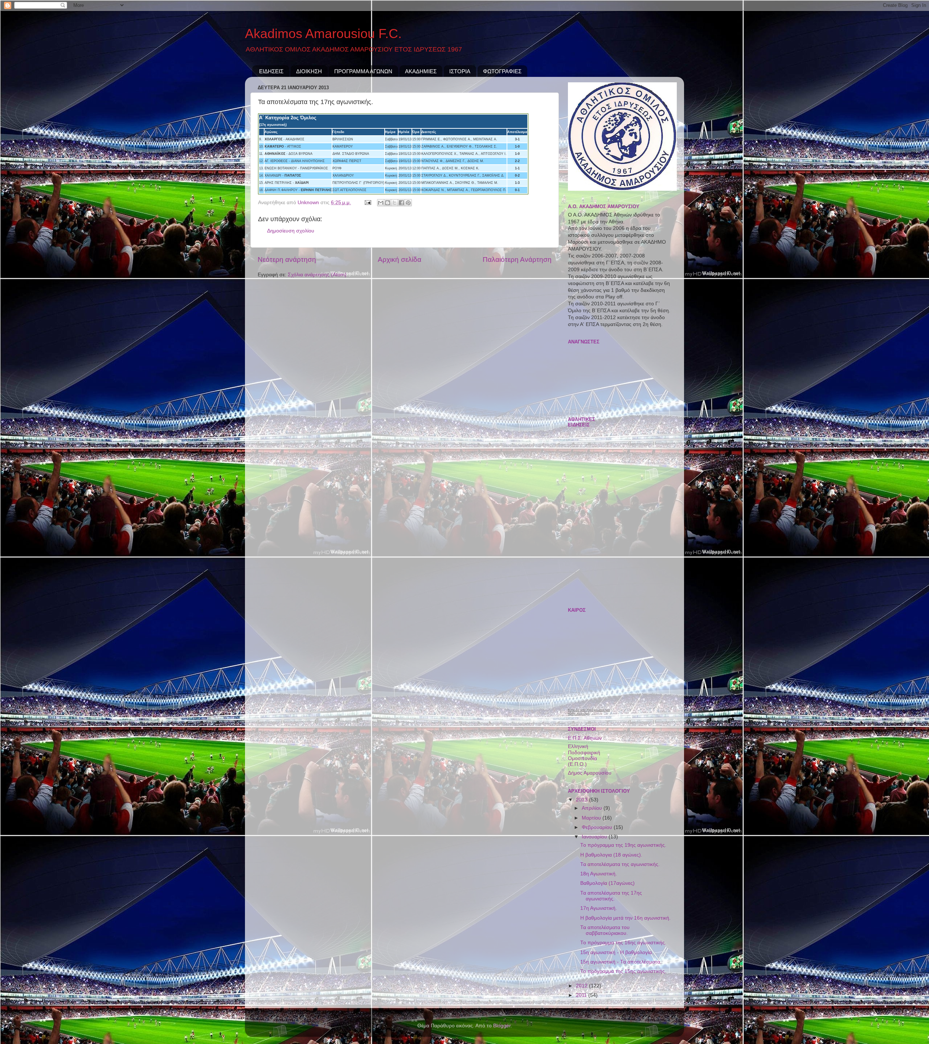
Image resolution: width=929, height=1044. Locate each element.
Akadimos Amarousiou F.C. (323, 33)
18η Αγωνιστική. (598, 873)
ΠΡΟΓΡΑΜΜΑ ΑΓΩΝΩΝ (363, 71)
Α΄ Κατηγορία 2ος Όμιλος (287, 117)
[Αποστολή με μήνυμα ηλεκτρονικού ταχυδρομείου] (380, 202)
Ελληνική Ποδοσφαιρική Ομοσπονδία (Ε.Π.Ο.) (584, 755)
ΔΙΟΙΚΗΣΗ (309, 71)
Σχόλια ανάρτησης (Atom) (317, 274)
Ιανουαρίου (595, 836)
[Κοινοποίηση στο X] (394, 202)
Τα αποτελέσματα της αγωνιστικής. (620, 864)
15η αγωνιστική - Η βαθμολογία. (616, 952)
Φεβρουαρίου (598, 827)
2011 (582, 995)
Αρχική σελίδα (399, 259)
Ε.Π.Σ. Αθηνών (585, 738)
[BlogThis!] (387, 202)
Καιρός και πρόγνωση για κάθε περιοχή (589, 711)
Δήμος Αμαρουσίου (589, 773)
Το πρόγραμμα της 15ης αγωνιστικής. (623, 971)
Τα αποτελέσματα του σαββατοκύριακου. (605, 930)
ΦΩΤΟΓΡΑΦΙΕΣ (502, 71)
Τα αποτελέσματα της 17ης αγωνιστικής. (611, 895)
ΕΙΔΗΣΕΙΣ (271, 71)
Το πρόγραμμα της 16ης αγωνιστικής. (623, 942)
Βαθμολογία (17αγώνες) (607, 883)
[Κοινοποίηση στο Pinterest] (408, 202)
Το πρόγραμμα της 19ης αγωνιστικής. (623, 845)
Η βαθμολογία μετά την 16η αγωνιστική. (625, 918)
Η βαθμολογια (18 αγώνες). (611, 855)
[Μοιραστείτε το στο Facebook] (401, 202)
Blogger (502, 1025)
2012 (582, 986)
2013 (582, 799)
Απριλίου (592, 808)
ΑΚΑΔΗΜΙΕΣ (421, 71)
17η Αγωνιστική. (598, 908)
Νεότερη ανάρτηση (287, 259)
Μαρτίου (592, 818)
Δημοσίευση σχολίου (290, 231)
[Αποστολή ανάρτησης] (367, 202)
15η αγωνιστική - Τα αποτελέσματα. (621, 962)
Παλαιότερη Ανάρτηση (517, 259)
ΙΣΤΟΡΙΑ (459, 71)
